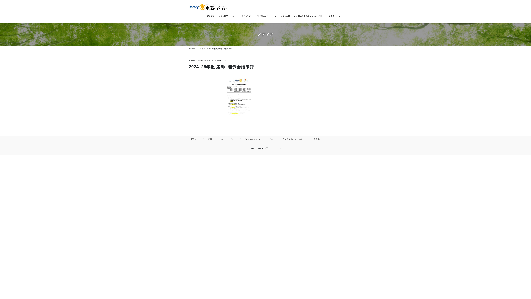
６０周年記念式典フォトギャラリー (294, 139)
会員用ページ (319, 139)
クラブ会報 (270, 139)
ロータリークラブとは (226, 139)
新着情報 (195, 139)
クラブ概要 (207, 139)
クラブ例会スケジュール (250, 139)
